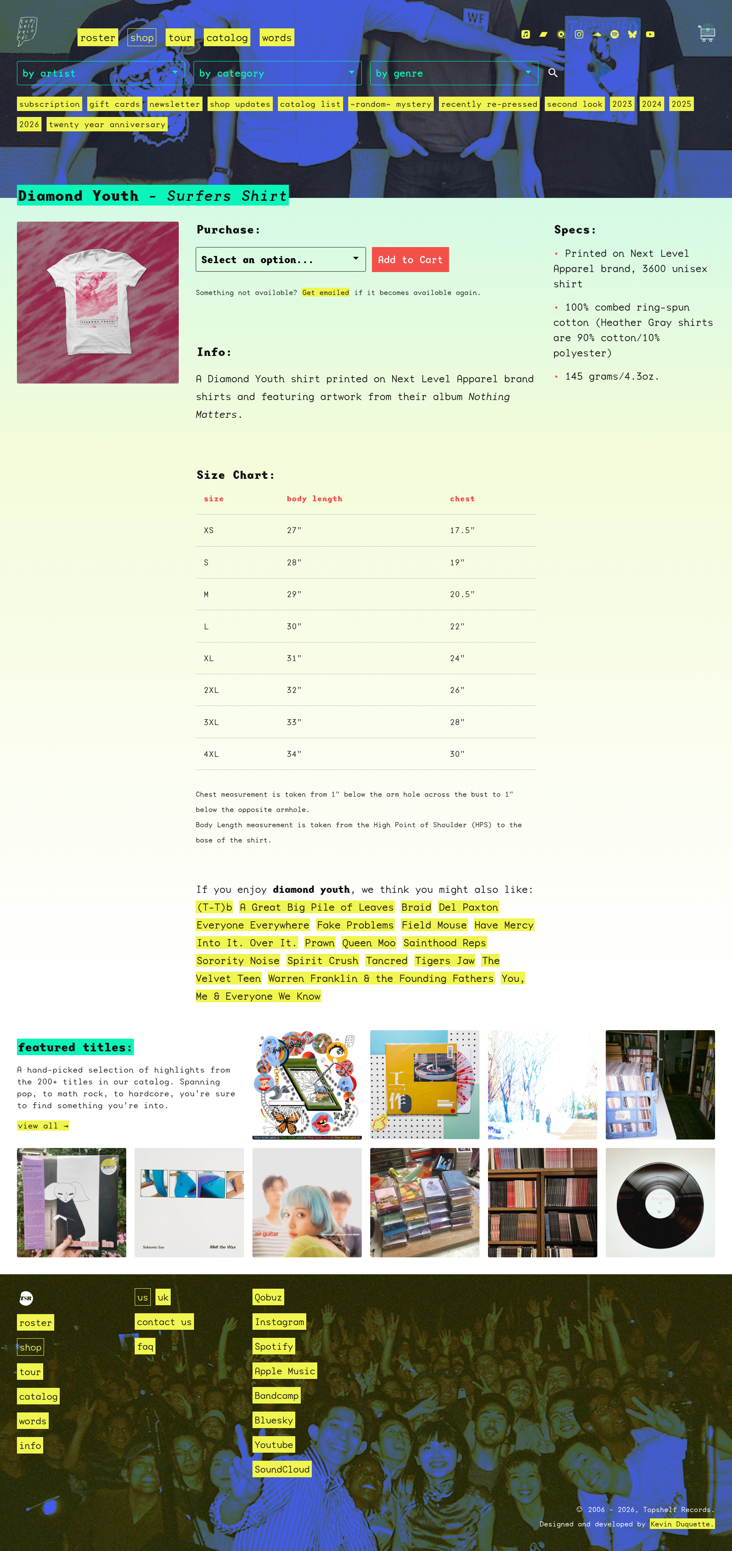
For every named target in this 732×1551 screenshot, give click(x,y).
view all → (43, 1125)
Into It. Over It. (247, 942)
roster (98, 37)
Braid (416, 907)
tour (180, 37)
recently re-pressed (489, 104)
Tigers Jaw (444, 960)
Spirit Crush (322, 960)
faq (145, 1346)
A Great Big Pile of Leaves (317, 907)
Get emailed (325, 292)
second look (575, 104)
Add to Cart (410, 259)
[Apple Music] (526, 34)
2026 (29, 124)
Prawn (320, 942)
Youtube (274, 1444)
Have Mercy (504, 924)
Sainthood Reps (444, 942)
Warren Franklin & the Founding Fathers (381, 978)
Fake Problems (355, 924)
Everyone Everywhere (253, 924)
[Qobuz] (561, 34)
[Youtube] (650, 34)
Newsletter (175, 104)
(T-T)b (214, 907)
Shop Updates (240, 104)
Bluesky (274, 1420)
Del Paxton (468, 907)
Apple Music (285, 1371)
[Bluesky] (632, 34)
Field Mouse (434, 924)
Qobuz (268, 1297)
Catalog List (310, 104)
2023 (622, 104)
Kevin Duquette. (682, 1523)
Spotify (274, 1346)
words (277, 37)
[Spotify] (615, 34)
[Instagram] (579, 34)
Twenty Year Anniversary (107, 124)
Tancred (387, 960)
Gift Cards (114, 104)
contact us (164, 1321)
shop (142, 37)
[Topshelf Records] (26, 1302)
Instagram (279, 1321)
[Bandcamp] (543, 34)
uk (163, 1297)
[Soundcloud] (597, 34)
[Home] (42, 35)
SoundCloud (282, 1469)
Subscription (49, 104)
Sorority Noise (238, 960)
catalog (227, 37)
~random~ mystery (391, 104)
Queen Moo (369, 942)
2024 (652, 104)
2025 (681, 104)
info (30, 1445)
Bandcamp (277, 1395)
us (142, 1297)
